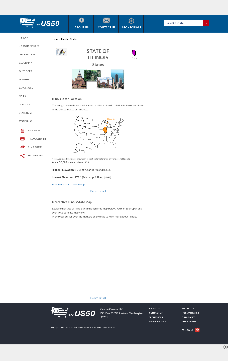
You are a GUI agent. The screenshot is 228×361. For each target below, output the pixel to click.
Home (55, 39)
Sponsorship (131, 27)
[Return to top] (98, 191)
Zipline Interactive (108, 327)
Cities (22, 96)
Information (27, 54)
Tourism (24, 79)
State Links (25, 121)
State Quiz (25, 113)
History (24, 37)
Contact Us (106, 27)
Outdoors (25, 71)
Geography (26, 62)
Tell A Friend (35, 155)
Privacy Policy (157, 321)
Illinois (64, 39)
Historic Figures (29, 46)
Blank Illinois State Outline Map (68, 184)
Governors (26, 88)
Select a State (177, 22)
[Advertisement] (79, 7)
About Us (81, 27)
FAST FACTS (34, 130)
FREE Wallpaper (37, 138)
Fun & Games (35, 147)
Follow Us (188, 330)
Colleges (24, 104)
